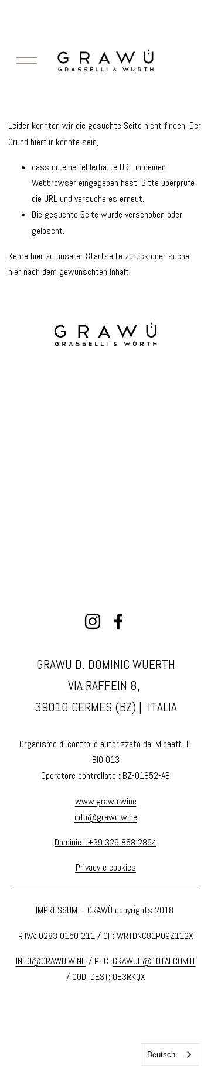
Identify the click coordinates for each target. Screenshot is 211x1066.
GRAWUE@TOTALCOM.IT (154, 961)
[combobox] (170, 1054)
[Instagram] (92, 621)
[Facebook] (118, 621)
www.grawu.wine (106, 801)
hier (36, 256)
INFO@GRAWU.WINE (51, 961)
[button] (36, 380)
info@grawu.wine (105, 817)
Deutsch (161, 1054)
